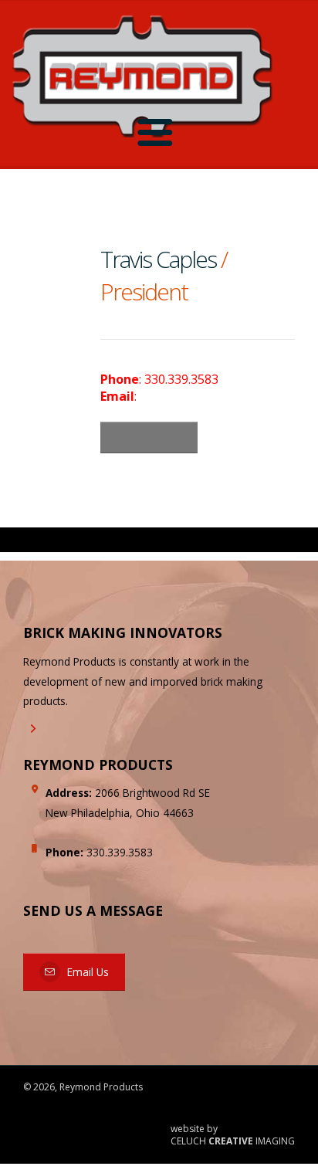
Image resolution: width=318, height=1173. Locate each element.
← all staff (149, 437)
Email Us (86, 972)
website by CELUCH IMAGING (233, 1135)
